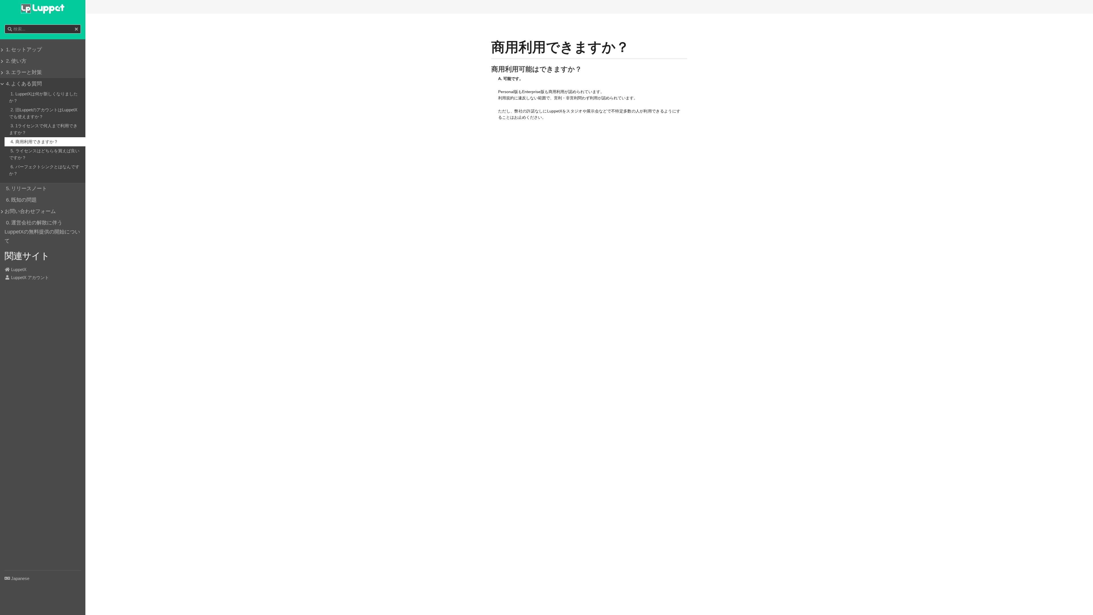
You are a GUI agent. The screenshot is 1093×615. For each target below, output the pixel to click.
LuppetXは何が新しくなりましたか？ (43, 97)
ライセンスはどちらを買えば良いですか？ (44, 154)
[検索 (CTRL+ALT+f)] (10, 29)
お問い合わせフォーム (30, 211)
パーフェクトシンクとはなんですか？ (44, 170)
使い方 (16, 61)
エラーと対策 (24, 72)
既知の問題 (21, 200)
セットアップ (24, 49)
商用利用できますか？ (34, 141)
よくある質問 (24, 84)
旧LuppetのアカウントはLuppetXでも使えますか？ (43, 113)
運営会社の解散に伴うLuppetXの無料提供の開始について (42, 232)
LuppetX (18, 269)
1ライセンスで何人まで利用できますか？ (43, 129)
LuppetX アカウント (29, 277)
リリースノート (26, 188)
